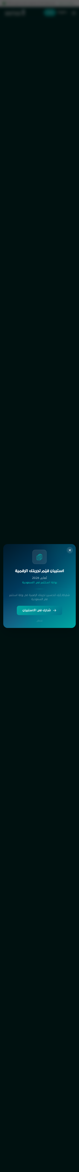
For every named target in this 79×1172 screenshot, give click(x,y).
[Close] (70, 550)
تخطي (39, 621)
